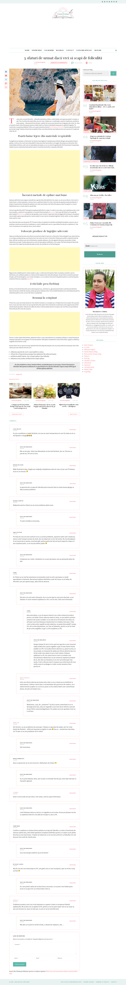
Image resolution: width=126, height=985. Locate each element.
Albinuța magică (89, 349)
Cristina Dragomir (40, 62)
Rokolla (15, 900)
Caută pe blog (87, 70)
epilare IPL (19, 374)
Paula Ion (87, 365)
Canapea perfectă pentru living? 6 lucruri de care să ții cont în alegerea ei (20, 406)
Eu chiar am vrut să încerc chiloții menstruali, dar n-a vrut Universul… (102, 167)
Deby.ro (86, 356)
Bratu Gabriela (25, 677)
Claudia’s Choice (89, 361)
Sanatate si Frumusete (59, 62)
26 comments (78, 63)
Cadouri (86, 132)
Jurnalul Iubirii (89, 367)
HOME (27, 50)
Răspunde (73, 429)
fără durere (21, 214)
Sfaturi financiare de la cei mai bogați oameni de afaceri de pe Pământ (44, 406)
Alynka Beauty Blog (90, 352)
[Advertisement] (63, 35)
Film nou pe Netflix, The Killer (101, 195)
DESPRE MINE (37, 50)
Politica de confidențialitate (71, 982)
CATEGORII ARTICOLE (84, 50)
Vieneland (87, 363)
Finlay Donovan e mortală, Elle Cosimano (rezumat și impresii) (101, 224)
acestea (52, 212)
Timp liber (87, 191)
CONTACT (70, 50)
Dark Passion (88, 345)
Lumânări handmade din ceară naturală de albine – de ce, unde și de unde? (102, 107)
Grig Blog (87, 372)
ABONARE (97, 50)
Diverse (86, 100)
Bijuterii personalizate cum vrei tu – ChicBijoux (68, 405)
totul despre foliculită (57, 127)
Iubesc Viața (88, 369)
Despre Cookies (88, 982)
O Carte (86, 347)
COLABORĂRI (49, 50)
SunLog (86, 358)
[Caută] (113, 73)
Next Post (73, 414)
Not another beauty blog (92, 354)
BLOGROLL (60, 50)
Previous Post (17, 414)
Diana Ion (16, 722)
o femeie (15, 792)
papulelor (30, 279)
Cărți (86, 218)
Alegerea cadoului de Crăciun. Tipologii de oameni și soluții (100, 137)
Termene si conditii (102, 982)
